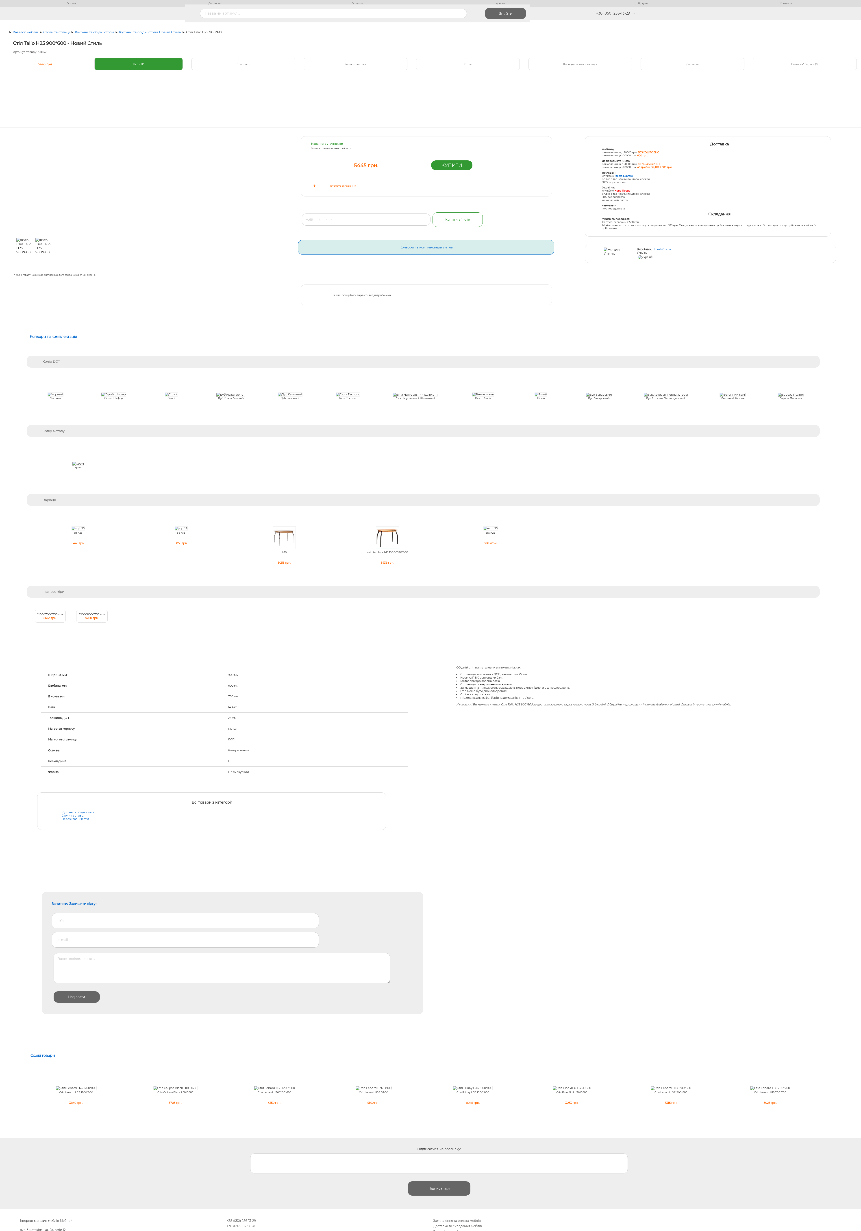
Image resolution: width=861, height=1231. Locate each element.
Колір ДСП (51, 362)
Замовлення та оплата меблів (457, 1220)
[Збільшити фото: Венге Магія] (483, 394)
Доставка (214, 3)
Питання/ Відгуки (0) (804, 64)
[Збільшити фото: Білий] (541, 394)
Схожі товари (42, 1055)
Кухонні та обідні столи (78, 812)
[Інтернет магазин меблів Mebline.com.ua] (120, 13)
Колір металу (54, 431)
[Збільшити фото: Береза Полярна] (791, 394)
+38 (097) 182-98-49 (241, 1226)
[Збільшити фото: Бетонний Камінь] (733, 394)
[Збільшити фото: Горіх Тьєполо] (348, 394)
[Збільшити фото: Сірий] (171, 394)
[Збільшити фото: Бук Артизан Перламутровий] (666, 394)
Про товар (243, 64)
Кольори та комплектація (580, 64)
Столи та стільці (73, 815)
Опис (468, 64)
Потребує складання (342, 185)
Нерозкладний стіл (75, 819)
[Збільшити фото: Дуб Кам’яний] (290, 394)
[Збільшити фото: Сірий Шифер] (113, 394)
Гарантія (357, 3)
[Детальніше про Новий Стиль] (612, 254)
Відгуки (643, 3)
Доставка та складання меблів (457, 1226)
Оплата (71, 3)
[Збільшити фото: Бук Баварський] (599, 394)
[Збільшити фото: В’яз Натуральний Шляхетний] (415, 394)
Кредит (500, 3)
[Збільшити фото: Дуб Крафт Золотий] (230, 394)
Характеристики (356, 64)
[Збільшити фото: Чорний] (55, 394)
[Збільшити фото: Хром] (78, 464)
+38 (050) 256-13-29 (613, 13)
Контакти (786, 3)
